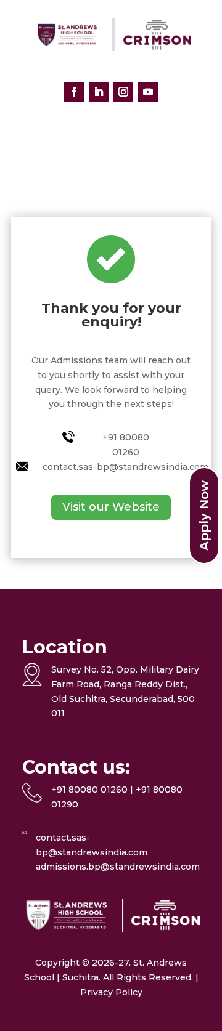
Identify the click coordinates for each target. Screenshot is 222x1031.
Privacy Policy (111, 992)
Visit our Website (111, 507)
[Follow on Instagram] (123, 92)
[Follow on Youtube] (148, 92)
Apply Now (204, 515)
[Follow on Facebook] (74, 92)
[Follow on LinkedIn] (99, 92)
